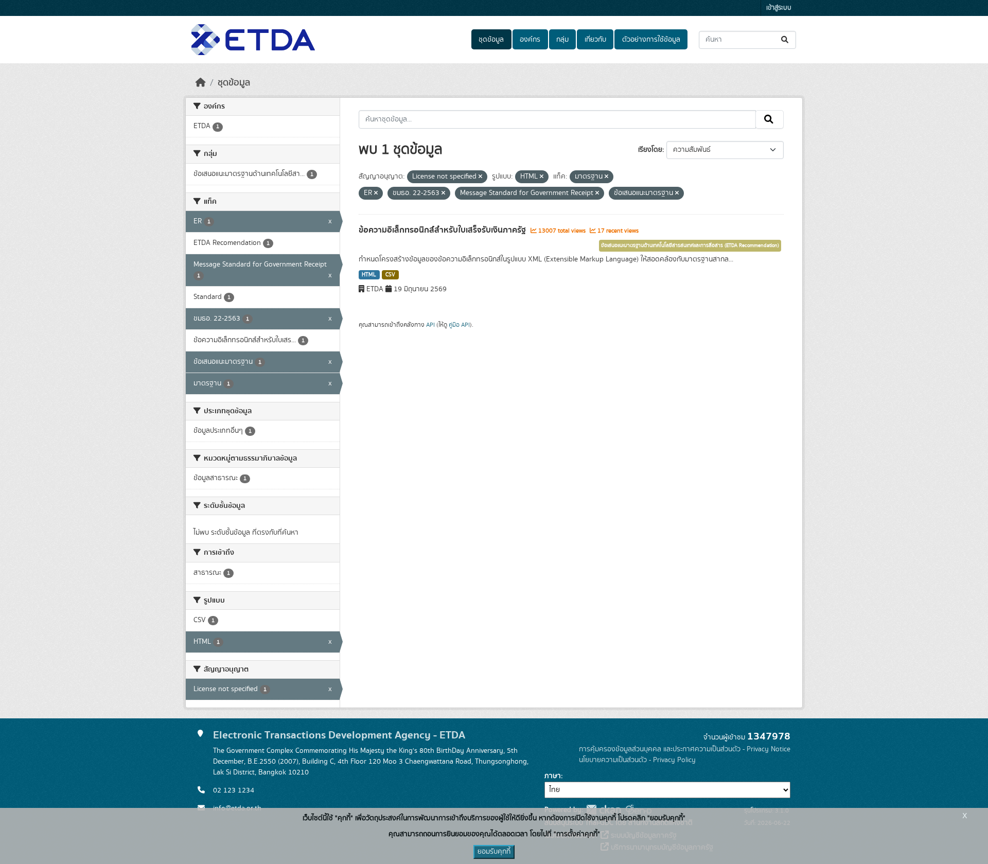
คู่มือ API (459, 324)
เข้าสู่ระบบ (778, 8)
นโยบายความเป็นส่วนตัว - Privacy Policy (637, 760)
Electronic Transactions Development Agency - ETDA (339, 735)
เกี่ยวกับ (595, 39)
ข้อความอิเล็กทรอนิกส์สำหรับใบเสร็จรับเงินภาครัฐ (443, 230)
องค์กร (530, 39)
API (430, 324)
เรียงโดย (650, 150)
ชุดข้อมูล (491, 39)
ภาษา (552, 776)
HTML (369, 275)
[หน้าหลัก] (201, 83)
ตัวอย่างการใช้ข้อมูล (651, 39)
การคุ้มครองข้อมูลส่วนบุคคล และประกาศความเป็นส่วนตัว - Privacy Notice (684, 749)
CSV (390, 275)
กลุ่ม (562, 39)
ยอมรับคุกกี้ (494, 852)
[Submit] (785, 40)
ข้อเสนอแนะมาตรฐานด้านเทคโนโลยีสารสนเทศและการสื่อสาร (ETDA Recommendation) (690, 245)
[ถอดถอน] (480, 177)
